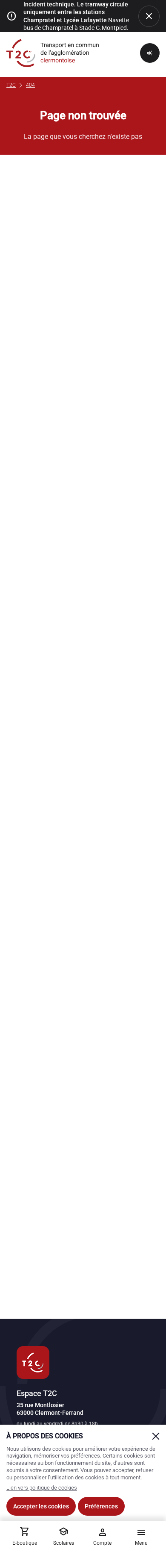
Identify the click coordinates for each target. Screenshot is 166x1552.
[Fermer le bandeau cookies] (156, 1436)
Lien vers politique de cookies (41, 1487)
